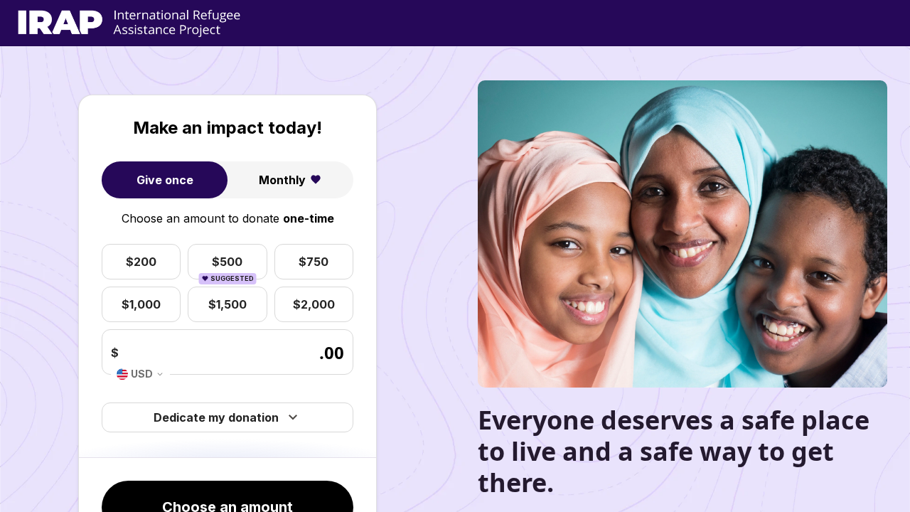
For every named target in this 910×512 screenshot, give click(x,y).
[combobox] (140, 374)
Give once (164, 180)
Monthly (282, 180)
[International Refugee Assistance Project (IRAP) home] (129, 23)
